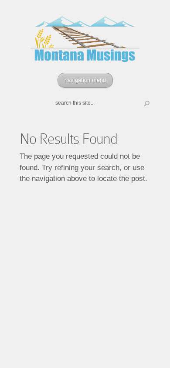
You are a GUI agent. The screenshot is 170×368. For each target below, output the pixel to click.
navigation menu (85, 80)
